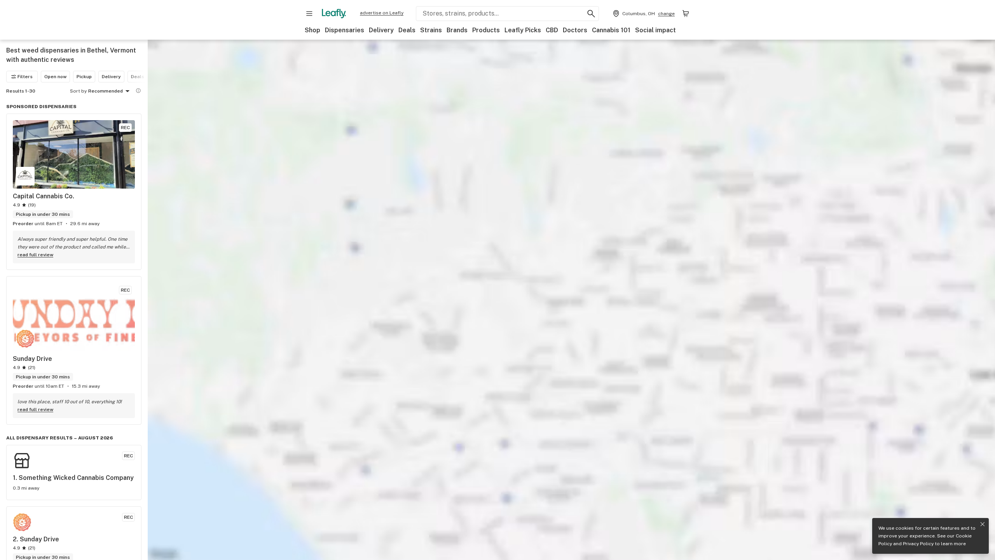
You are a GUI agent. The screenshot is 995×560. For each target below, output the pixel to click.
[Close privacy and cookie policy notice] (982, 524)
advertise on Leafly (381, 13)
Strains (431, 30)
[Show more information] (138, 91)
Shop (312, 30)
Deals (406, 30)
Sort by (78, 91)
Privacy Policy (918, 543)
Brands (457, 30)
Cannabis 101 (611, 30)
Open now (55, 76)
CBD (552, 30)
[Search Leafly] (591, 13)
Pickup (84, 76)
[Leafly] (333, 13)
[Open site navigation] (309, 13)
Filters (25, 76)
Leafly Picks (522, 30)
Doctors (575, 30)
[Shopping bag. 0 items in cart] (685, 13)
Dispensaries (344, 30)
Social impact (655, 30)
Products (486, 30)
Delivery (381, 30)
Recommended (105, 91)
